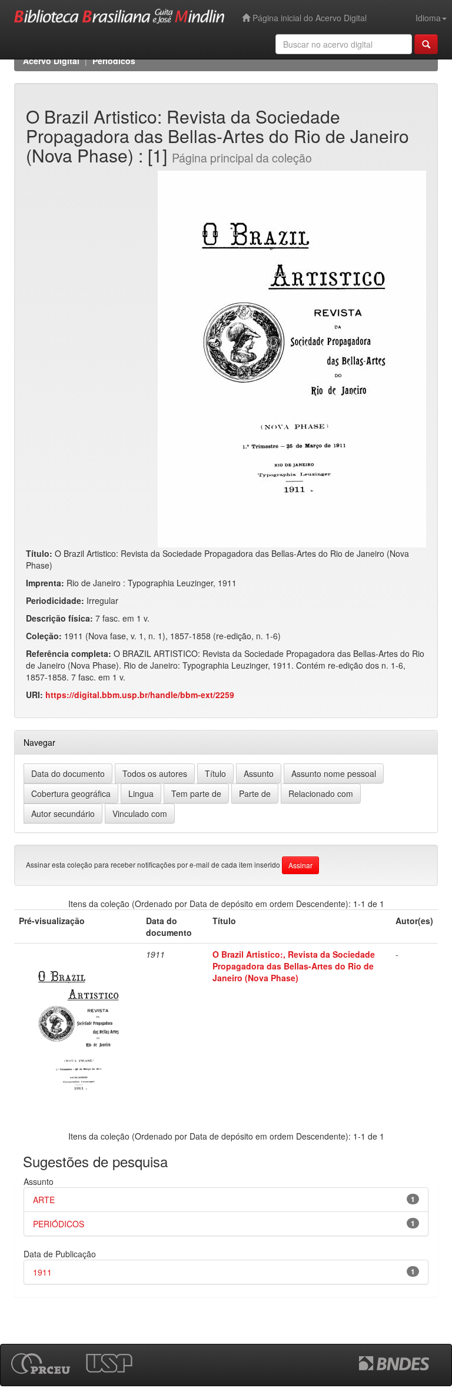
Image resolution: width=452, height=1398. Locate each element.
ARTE (44, 1200)
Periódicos (113, 61)
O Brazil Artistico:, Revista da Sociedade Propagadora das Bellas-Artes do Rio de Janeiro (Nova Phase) (293, 966)
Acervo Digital (51, 61)
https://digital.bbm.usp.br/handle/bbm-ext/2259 (139, 694)
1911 (42, 1272)
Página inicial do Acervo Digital (308, 18)
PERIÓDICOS (58, 1224)
